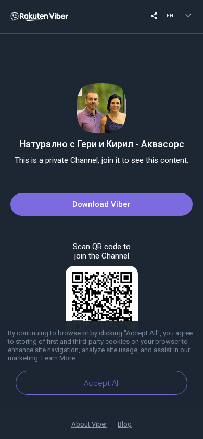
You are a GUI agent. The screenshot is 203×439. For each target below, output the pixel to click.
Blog (125, 424)
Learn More (58, 358)
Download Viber (101, 204)
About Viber (89, 424)
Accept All (102, 383)
